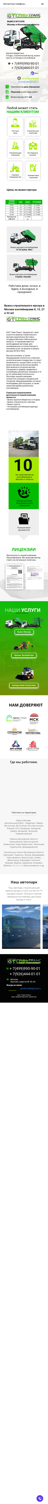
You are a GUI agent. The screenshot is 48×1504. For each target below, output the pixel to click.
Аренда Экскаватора (24, 655)
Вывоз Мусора (24, 632)
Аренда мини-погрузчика (24, 685)
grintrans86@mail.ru (28, 81)
